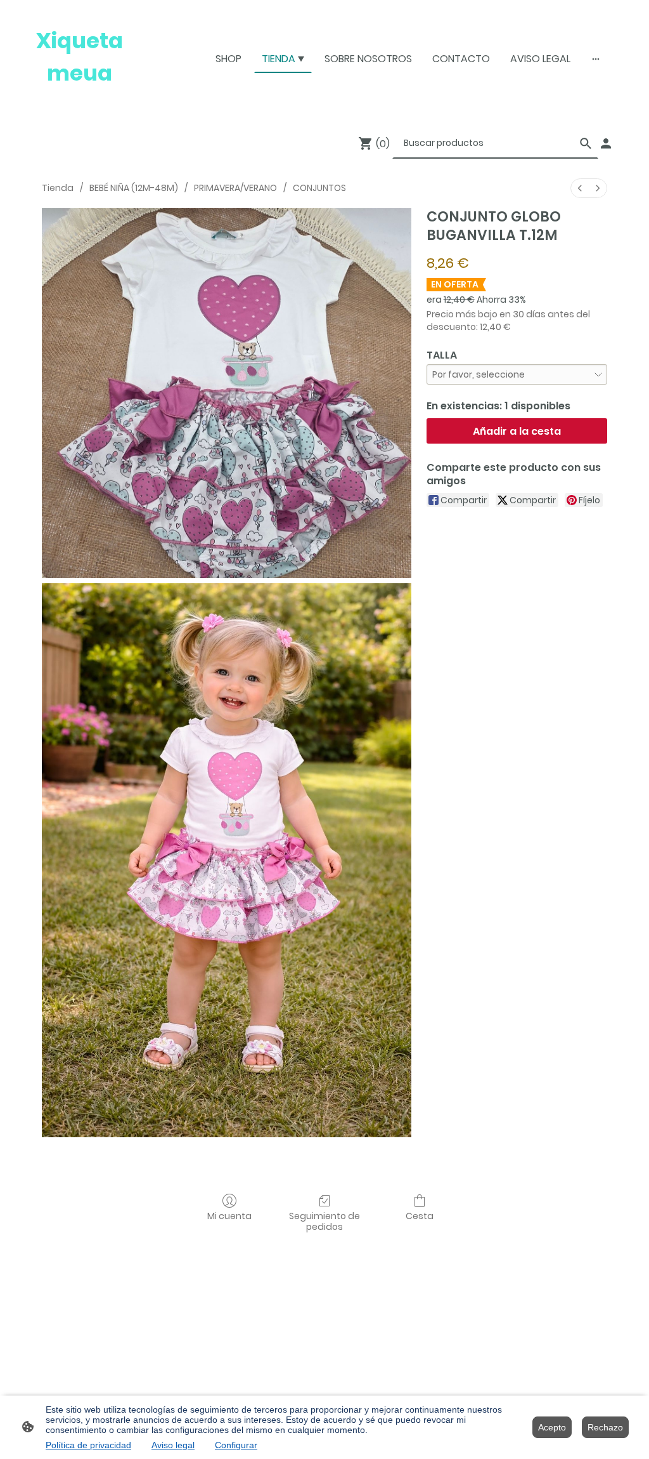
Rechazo (605, 1427)
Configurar (236, 1445)
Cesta (420, 1216)
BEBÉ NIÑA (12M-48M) (133, 188)
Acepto (552, 1427)
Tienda (58, 188)
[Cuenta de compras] (606, 143)
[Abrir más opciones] (595, 58)
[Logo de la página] (79, 101)
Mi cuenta (229, 1216)
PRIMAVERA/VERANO (235, 188)
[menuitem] (580, 188)
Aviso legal (173, 1445)
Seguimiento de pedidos (324, 1221)
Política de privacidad (88, 1445)
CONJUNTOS (319, 188)
